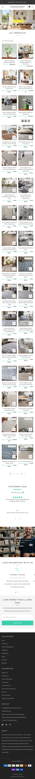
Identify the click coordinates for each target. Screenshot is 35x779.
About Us (4, 672)
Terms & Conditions (8, 698)
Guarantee (5, 682)
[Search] (32, 7)
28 (21, 474)
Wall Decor (5, 653)
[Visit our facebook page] (2, 725)
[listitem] (17, 2)
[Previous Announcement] (2, 2)
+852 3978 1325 (6, 711)
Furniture (5, 643)
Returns (4, 692)
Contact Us (5, 676)
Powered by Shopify (17, 774)
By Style (4, 663)
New (3, 640)
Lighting (4, 650)
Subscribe (17, 623)
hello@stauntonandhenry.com (11, 708)
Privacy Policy (6, 695)
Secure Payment (7, 679)
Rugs (3, 656)
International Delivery (9, 688)
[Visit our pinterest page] (10, 725)
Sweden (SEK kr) (16, 761)
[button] (16, 518)
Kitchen (4, 660)
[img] (17, 489)
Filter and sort (9, 41)
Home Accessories (7, 647)
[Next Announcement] (33, 2)
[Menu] (3, 7)
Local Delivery (6, 685)
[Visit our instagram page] (6, 725)
